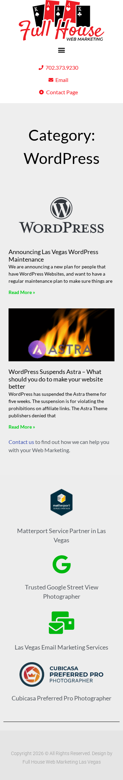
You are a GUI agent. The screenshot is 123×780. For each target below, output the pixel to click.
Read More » (22, 292)
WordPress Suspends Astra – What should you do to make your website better (56, 379)
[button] (61, 49)
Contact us (21, 441)
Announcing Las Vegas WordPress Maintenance (53, 255)
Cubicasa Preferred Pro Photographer (61, 698)
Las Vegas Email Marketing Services (61, 647)
